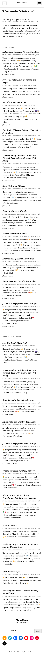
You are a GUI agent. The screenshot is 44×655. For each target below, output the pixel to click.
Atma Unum (22, 2)
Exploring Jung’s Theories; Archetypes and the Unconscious (20, 545)
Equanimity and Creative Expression (19, 281)
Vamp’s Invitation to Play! (14, 233)
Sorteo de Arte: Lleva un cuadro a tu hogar (19, 81)
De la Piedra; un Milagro (13, 186)
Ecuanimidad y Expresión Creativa (18, 258)
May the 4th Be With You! (14, 102)
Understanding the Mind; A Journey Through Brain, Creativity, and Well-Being (19, 158)
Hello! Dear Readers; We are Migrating (20, 51)
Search (13, 630)
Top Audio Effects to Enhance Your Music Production (21, 131)
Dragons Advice (9, 525)
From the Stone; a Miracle (14, 211)
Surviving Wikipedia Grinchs (15, 19)
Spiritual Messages (11, 571)
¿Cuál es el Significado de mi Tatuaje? (19, 303)
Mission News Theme (15, 652)
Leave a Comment (9, 74)
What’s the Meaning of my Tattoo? (18, 470)
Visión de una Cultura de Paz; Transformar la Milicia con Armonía (19, 496)
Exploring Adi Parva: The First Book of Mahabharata (20, 592)
